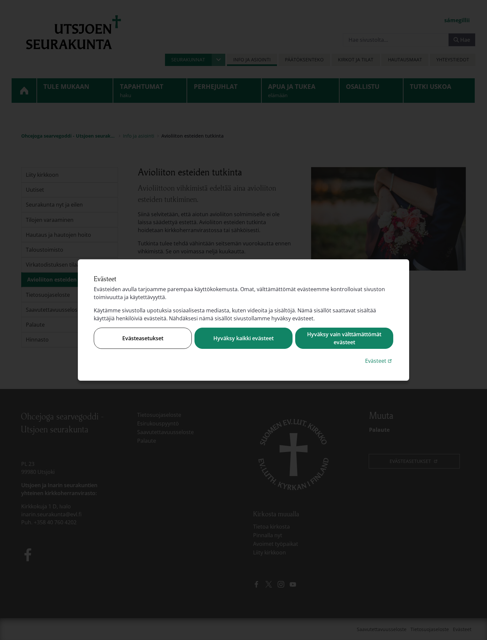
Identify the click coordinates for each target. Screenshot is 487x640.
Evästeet (379, 360)
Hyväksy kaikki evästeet (243, 338)
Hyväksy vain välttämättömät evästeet (344, 338)
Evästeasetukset (142, 338)
